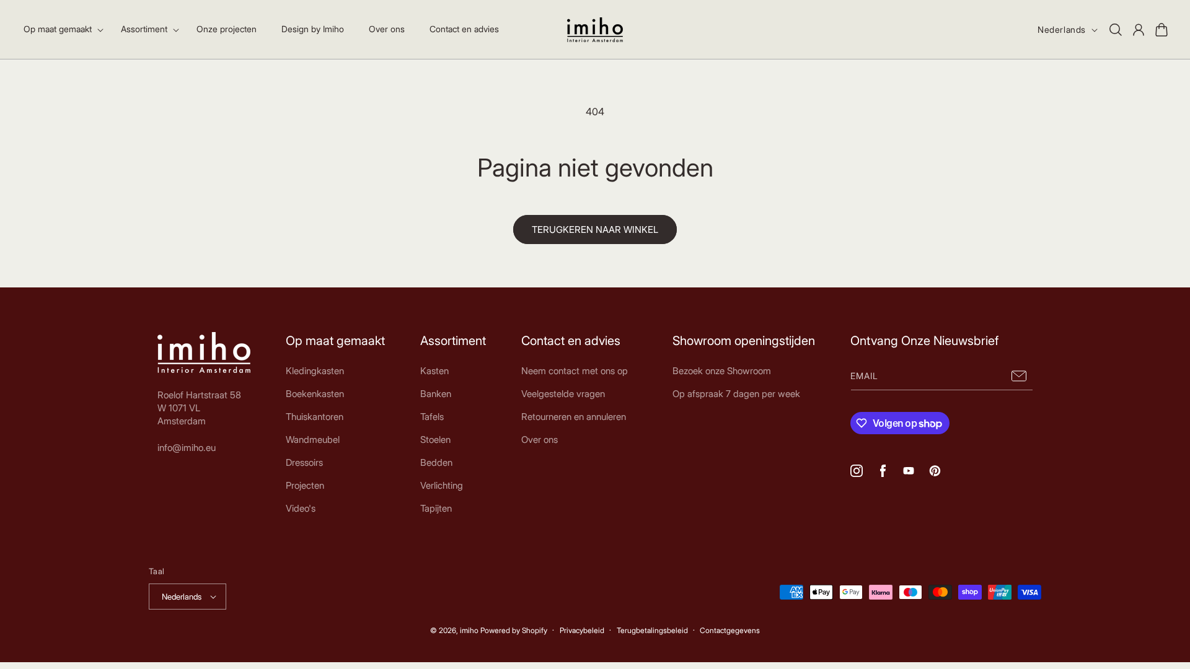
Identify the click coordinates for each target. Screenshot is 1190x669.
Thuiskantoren (314, 416)
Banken (435, 394)
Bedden (436, 462)
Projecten (305, 485)
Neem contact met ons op (574, 371)
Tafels (432, 416)
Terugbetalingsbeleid (652, 630)
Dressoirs (304, 462)
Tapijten (436, 508)
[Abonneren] (1019, 376)
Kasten (434, 371)
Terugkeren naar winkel (595, 229)
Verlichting (441, 485)
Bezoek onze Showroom (721, 371)
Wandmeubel (313, 439)
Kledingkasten (315, 371)
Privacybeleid (582, 630)
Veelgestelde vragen (563, 394)
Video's (300, 508)
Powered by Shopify (513, 630)
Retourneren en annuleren (573, 416)
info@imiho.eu (186, 447)
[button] (59, 29)
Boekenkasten (315, 394)
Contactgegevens (730, 630)
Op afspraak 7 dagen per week (736, 394)
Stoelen (435, 439)
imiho (469, 630)
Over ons (539, 439)
